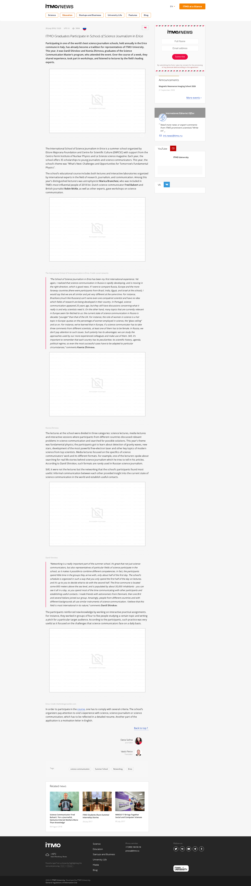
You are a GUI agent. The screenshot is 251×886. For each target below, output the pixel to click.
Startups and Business (90, 15)
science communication (79, 769)
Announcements (169, 80)
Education (67, 15)
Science (52, 15)
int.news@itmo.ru (172, 135)
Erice (130, 769)
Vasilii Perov (127, 751)
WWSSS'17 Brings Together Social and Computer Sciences (128, 816)
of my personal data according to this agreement (180, 67)
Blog (146, 15)
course (81, 709)
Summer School (101, 769)
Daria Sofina (127, 740)
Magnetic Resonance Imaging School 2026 (177, 86)
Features (133, 15)
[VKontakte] (145, 27)
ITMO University (181, 157)
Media (96, 865)
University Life (115, 15)
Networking (118, 769)
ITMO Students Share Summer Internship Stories (96, 816)
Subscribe (180, 56)
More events (193, 97)
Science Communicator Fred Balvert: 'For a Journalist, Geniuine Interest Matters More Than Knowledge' (64, 818)
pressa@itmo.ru (132, 850)
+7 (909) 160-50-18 (133, 847)
